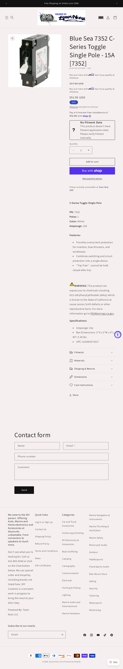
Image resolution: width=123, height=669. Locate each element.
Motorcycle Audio (98, 545)
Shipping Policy (43, 536)
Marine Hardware (71, 613)
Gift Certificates (43, 565)
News (38, 558)
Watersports (95, 602)
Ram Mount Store (98, 574)
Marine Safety (96, 537)
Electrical (67, 580)
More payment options (92, 178)
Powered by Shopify (72, 662)
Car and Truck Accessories (69, 523)
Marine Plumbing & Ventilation (99, 528)
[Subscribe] (62, 634)
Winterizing (95, 610)
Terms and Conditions (46, 550)
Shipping (74, 107)
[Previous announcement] (6, 3)
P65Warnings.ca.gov (102, 313)
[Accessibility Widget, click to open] (117, 334)
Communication (70, 573)
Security (93, 588)
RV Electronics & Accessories (70, 542)
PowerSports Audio (99, 566)
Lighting (66, 595)
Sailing (92, 581)
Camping (66, 558)
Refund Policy (42, 543)
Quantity (74, 143)
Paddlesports (96, 559)
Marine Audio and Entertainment (71, 604)
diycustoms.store (56, 662)
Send (24, 489)
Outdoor (93, 552)
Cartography (68, 566)
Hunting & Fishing (71, 587)
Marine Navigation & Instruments (99, 517)
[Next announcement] (116, 3)
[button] (6, 17)
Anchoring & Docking (73, 533)
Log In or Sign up (44, 522)
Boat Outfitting (70, 551)
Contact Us (40, 529)
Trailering (94, 595)
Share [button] (76, 395)
